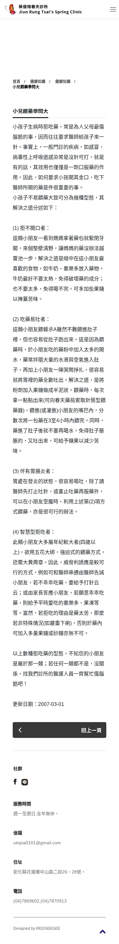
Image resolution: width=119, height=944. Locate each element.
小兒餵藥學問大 (26, 87)
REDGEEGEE (48, 928)
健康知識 (37, 81)
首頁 (16, 81)
